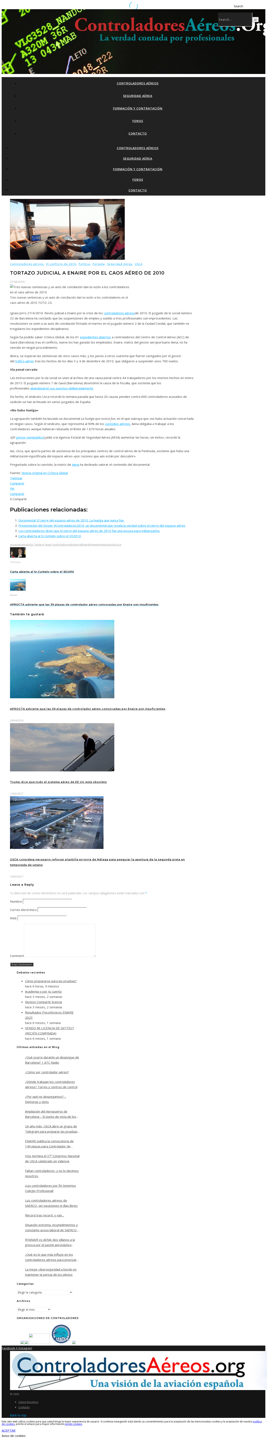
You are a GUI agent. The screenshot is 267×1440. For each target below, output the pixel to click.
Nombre (16, 901)
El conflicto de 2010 (61, 264)
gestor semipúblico (30, 437)
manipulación (107, 544)
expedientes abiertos (95, 337)
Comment (17, 956)
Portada (99, 264)
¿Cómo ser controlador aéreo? (47, 1072)
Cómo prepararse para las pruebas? (51, 981)
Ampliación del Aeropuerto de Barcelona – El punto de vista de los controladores (50, 1114)
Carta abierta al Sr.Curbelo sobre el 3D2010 (49, 536)
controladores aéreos (119, 313)
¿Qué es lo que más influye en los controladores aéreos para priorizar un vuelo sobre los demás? (51, 1257)
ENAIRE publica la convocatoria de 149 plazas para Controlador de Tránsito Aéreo (49, 1144)
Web (13, 918)
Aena (75, 464)
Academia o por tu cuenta (43, 991)
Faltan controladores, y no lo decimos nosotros (52, 1173)
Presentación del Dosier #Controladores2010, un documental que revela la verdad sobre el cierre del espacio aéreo (101, 525)
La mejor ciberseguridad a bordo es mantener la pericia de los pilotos (51, 1272)
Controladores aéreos (138, 83)
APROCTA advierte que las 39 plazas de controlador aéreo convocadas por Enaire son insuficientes (87, 708)
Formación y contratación (137, 108)
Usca (118, 544)
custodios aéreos (117, 424)
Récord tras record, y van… (44, 1215)
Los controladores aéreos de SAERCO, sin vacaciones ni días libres (51, 1203)
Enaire (85, 544)
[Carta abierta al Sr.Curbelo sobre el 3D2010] (18, 556)
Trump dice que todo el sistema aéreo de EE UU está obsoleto (58, 782)
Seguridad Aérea (137, 96)
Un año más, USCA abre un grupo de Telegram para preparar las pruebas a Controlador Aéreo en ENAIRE (51, 1129)
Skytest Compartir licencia (43, 1002)
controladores (61, 544)
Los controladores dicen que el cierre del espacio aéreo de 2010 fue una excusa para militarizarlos (89, 531)
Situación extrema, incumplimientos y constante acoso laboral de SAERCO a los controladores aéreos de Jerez (52, 1228)
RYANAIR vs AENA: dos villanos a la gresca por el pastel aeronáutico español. (50, 1243)
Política (84, 264)
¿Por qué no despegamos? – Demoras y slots (45, 1099)
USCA (139, 264)
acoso (13, 544)
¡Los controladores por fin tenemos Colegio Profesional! (50, 1188)
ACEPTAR (8, 1430)
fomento (94, 544)
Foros (137, 121)
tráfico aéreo (24, 361)
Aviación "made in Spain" (38, 544)
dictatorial (76, 544)
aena (20, 544)
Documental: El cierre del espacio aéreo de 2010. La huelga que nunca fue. (71, 520)
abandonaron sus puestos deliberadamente (61, 388)
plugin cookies (73, 1424)
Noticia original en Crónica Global (44, 473)
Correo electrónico (23, 910)
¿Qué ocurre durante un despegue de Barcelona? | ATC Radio (52, 1060)
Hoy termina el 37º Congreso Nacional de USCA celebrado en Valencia (52, 1158)
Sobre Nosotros (28, 1402)
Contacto (137, 133)
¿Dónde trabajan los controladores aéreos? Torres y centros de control (51, 1084)
